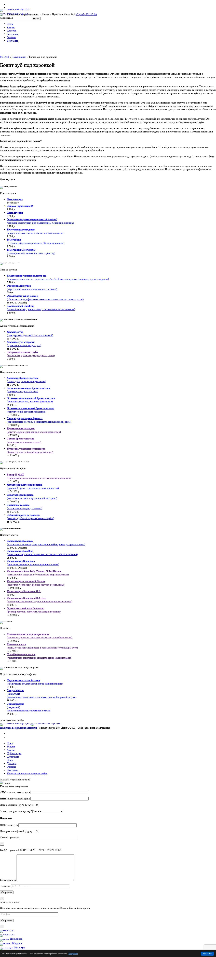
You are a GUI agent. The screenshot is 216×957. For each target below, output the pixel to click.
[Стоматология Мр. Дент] (31, 723)
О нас (10, 760)
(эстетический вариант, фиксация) (30, 410)
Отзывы (11, 766)
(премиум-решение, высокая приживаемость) (33, 562)
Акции (11, 749)
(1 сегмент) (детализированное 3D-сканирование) (35, 241)
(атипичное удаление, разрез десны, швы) (31, 353)
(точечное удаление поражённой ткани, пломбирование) (39, 636)
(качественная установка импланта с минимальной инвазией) (42, 552)
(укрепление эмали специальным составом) (32, 287)
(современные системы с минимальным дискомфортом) (39, 420)
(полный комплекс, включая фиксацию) (31, 400)
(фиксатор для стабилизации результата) (30, 450)
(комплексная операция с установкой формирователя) (38, 573)
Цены (10, 743)
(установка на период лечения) (24, 506)
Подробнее (73, 953)
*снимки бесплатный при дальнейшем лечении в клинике (40, 221)
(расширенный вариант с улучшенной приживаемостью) (39, 599)
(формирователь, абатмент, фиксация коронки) (34, 610)
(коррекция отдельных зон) (28, 389)
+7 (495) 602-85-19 (86, 14)
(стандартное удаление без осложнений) (30, 333)
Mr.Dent (4, 56)
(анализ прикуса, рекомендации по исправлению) (35, 231)
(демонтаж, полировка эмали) (24, 440)
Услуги (11, 746)
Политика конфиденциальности (18, 727)
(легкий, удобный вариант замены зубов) (30, 516)
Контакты (12, 770)
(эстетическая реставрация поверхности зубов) (34, 430)
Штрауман (13, 756)
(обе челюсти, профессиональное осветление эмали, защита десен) (45, 297)
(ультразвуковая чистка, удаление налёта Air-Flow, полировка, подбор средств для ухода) (58, 277)
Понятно (207, 953)
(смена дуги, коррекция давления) (26, 379)
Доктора (11, 763)
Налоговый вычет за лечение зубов (27, 773)
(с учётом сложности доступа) (24, 343)
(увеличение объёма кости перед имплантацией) (35, 682)
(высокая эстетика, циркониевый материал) (32, 496)
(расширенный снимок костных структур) (31, 251)
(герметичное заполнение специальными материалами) (39, 656)
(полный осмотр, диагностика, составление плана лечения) (41, 307)
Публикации (19, 56)
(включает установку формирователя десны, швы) (35, 583)
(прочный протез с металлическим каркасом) (33, 486)
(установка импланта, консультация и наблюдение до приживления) (46, 542)
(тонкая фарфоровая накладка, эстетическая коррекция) (39, 476)
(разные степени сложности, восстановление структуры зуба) (42, 646)
